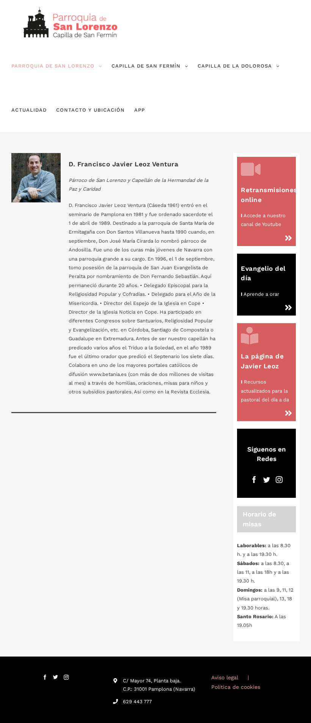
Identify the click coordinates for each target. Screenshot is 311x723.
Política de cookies (235, 687)
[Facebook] (254, 479)
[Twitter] (266, 479)
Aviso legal (224, 677)
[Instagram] (279, 479)
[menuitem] (56, 66)
